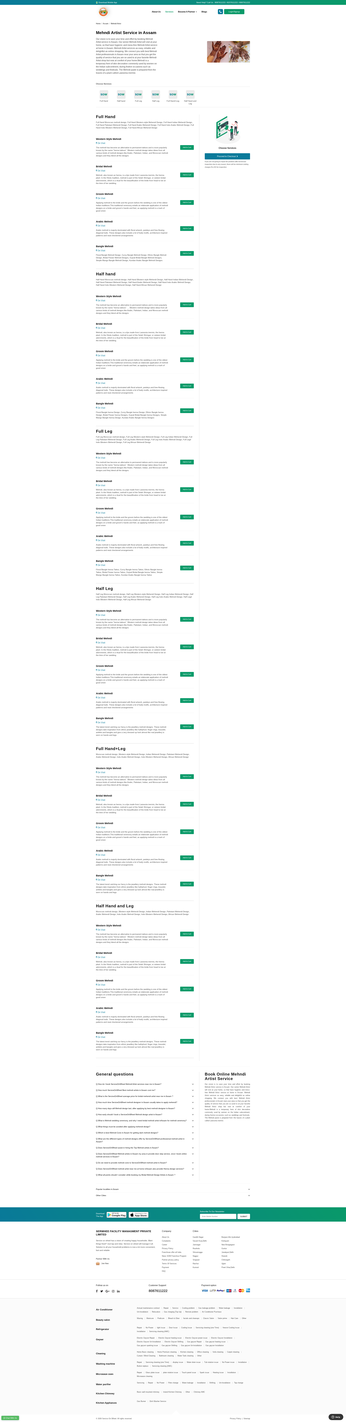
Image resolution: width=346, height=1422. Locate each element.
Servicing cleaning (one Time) (207, 1328)
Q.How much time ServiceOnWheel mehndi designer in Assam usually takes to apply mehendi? (136, 1102)
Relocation (156, 1312)
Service (175, 1308)
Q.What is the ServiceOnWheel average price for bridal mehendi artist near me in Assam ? (134, 1096)
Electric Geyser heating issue (170, 1338)
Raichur (196, 1264)
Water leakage (225, 1308)
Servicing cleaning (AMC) (159, 1331)
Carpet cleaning (233, 1352)
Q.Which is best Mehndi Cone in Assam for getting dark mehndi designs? (127, 1133)
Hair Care (235, 1318)
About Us (156, 12)
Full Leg (138, 101)
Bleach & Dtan (174, 1318)
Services (169, 12)
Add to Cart (187, 147)
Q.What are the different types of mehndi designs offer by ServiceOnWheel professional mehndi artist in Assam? (140, 1140)
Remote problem (192, 1312)
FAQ (163, 1271)
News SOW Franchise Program (174, 1256)
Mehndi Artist (116, 24)
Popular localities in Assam (107, 1189)
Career (164, 1245)
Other (244, 1318)
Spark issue (205, 1372)
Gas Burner (141, 1401)
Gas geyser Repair (194, 1342)
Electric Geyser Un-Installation (149, 1342)
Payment (165, 1267)
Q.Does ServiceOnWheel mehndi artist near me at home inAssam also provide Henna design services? (140, 1169)
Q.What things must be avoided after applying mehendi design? (123, 1127)
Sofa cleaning (218, 1352)
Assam (105, 24)
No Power (150, 1328)
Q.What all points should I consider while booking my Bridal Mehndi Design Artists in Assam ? (135, 1175)
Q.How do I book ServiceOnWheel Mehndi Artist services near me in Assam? (128, 1084)
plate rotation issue (171, 1372)
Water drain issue (194, 1362)
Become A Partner (187, 12)
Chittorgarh (225, 1260)
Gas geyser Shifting (170, 1345)
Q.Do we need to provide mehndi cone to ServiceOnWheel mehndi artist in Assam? (131, 1163)
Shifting (212, 1383)
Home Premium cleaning (167, 1352)
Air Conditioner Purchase (211, 1312)
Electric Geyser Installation (222, 1338)
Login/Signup (234, 12)
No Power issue (228, 1362)
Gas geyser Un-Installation (191, 1345)
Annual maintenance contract (148, 1308)
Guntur (224, 1248)
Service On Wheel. (109, 1419)
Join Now (105, 1263)
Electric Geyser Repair (146, 1338)
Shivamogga (197, 1252)
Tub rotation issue (211, 1362)
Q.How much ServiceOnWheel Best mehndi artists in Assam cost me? (125, 1090)
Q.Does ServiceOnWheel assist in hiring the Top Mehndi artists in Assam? (127, 1148)
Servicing (141, 1383)
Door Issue (173, 1328)
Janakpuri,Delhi (227, 1252)
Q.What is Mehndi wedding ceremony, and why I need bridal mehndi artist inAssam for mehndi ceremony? (141, 1120)
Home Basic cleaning (145, 1352)
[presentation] (92, 95)
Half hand (121, 101)
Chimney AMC (199, 1392)
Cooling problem (188, 1308)
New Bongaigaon (227, 1245)
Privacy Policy (167, 1248)
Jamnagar (196, 1245)
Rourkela (196, 1248)
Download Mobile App (107, 2)
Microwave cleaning (144, 1376)
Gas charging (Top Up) (173, 1312)
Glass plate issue (153, 1372)
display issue (178, 1362)
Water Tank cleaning (185, 1356)
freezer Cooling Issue (231, 1328)
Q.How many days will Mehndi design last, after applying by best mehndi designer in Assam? (135, 1108)
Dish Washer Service (158, 1401)
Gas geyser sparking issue (147, 1345)
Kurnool (196, 1267)
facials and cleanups (191, 1318)
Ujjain (223, 1264)
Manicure (150, 1318)
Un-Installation (143, 1312)
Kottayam (225, 1241)
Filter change (173, 1383)
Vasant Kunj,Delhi (200, 1241)
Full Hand (104, 101)
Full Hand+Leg (173, 101)
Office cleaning (203, 1352)
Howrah (224, 1256)
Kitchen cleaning (187, 1352)
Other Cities (101, 1195)
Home (98, 24)
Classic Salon (208, 1318)
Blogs (204, 12)
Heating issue (218, 1372)
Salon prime (223, 1318)
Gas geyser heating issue (215, 1342)
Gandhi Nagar (198, 1237)
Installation (238, 1308)
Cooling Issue (186, 1328)
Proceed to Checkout (226, 156)
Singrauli (196, 1260)
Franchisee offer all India (171, 1252)
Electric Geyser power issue (196, 1338)
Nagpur (195, 1256)
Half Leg (155, 101)
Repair (166, 1308)
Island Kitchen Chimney (172, 1392)
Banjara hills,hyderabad (230, 1237)
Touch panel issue (189, 1372)
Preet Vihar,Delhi (227, 1267)
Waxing (140, 1318)
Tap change (238, 1383)
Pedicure (161, 1318)
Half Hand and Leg (190, 102)
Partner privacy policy (170, 1260)
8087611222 (158, 1291)
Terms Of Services (169, 1264)
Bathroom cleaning (166, 1356)
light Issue (161, 1328)
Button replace (143, 1366)
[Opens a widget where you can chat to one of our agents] (335, 1417)
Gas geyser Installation (215, 1345)
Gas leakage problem (207, 1308)
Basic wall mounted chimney (148, 1392)
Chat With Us (11, 1418)
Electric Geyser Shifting (174, 1342)
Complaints (166, 1241)
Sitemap (247, 1419)
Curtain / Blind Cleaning (146, 1356)
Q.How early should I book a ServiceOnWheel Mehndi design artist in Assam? (129, 1114)
